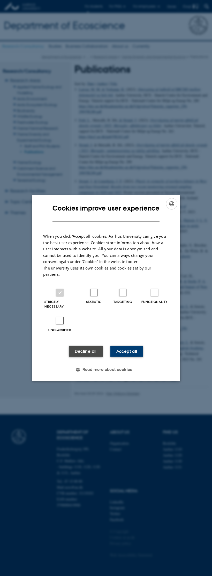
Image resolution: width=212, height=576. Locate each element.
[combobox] (171, 203)
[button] (106, 369)
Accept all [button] (126, 351)
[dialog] (106, 288)
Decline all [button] (85, 351)
